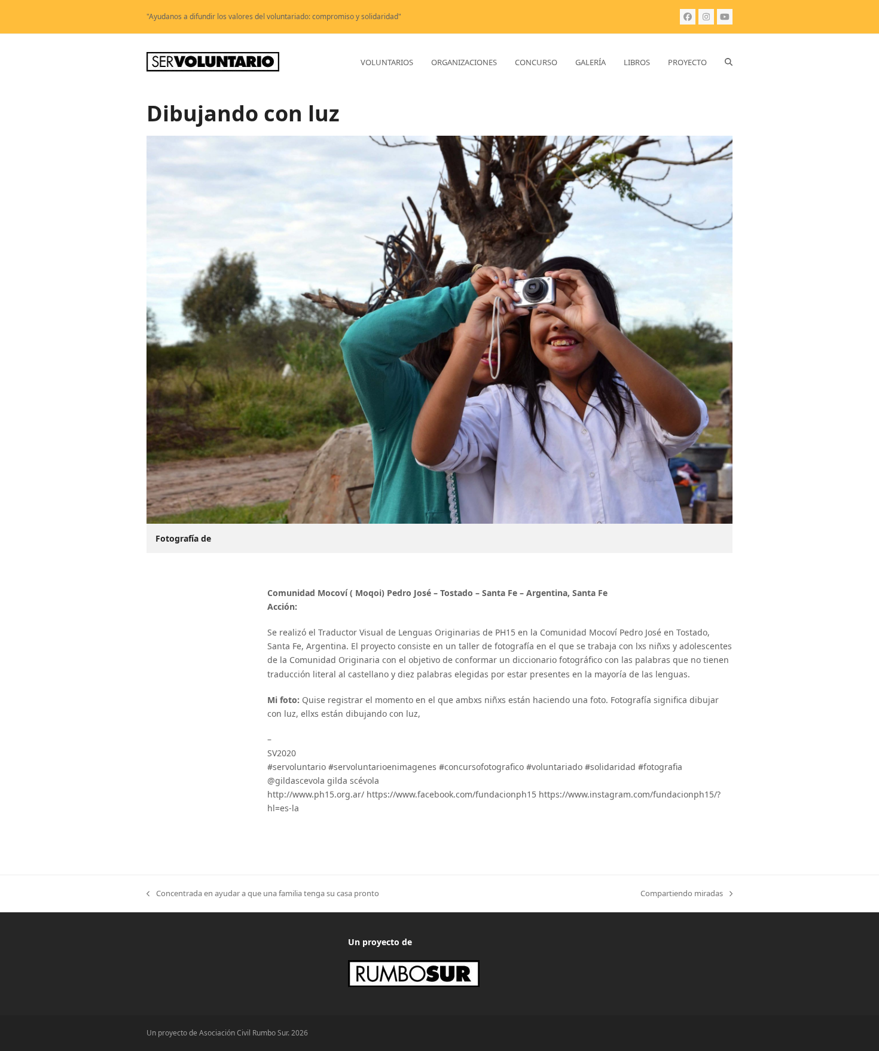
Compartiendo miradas (681, 894)
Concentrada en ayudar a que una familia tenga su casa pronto (262, 894)
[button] (728, 62)
